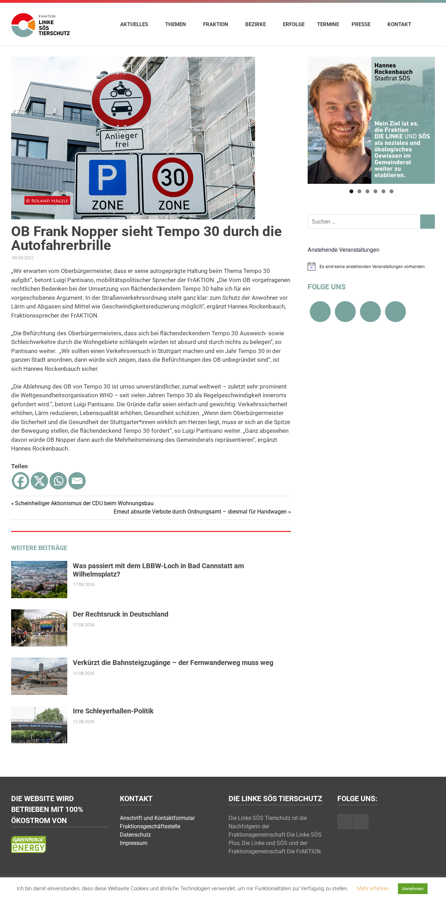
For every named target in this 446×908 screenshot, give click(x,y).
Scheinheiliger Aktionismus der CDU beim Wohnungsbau (84, 503)
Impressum (133, 843)
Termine (328, 24)
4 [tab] (375, 191)
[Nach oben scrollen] (433, 895)
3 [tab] (367, 191)
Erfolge (294, 24)
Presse (361, 24)
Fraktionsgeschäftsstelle (150, 826)
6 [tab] (391, 191)
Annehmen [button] (412, 888)
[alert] (371, 266)
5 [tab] (383, 191)
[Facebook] (20, 481)
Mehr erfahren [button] (373, 888)
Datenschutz (135, 834)
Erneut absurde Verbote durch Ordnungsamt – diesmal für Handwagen (200, 511)
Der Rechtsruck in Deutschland (120, 614)
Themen (175, 24)
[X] (39, 481)
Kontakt (399, 24)
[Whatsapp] (58, 481)
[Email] (77, 481)
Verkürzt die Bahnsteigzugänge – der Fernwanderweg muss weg (173, 662)
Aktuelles (134, 24)
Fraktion (215, 24)
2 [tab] (359, 191)
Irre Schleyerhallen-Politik (113, 711)
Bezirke (255, 24)
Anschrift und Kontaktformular (157, 818)
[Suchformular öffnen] (426, 24)
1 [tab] (351, 191)
